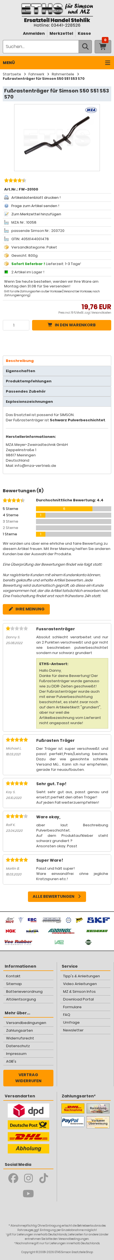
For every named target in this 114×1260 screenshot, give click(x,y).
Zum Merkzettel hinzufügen (36, 214)
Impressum (16, 1053)
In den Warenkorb (75, 325)
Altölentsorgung (21, 999)
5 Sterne (10, 508)
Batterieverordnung (24, 991)
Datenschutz (18, 1046)
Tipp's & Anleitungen (81, 976)
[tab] (57, 361)
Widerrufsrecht (20, 1038)
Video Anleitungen (80, 983)
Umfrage (71, 1022)
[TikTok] (43, 1178)
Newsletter (73, 1030)
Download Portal (78, 999)
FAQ (66, 1014)
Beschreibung (20, 360)
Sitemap (14, 983)
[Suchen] (85, 46)
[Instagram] (28, 1178)
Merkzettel (61, 33)
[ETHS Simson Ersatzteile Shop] (57, 15)
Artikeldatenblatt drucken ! (36, 197)
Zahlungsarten (19, 1030)
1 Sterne (10, 534)
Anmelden (34, 33)
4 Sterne (11, 515)
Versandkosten (101, 313)
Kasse (84, 33)
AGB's (11, 1061)
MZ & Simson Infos (79, 991)
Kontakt (13, 976)
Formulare (72, 1007)
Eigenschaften (20, 371)
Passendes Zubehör (26, 391)
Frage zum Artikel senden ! (35, 205)
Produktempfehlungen (28, 381)
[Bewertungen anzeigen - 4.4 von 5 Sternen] (14, 181)
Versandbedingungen (26, 1022)
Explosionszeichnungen (29, 401)
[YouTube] (28, 1193)
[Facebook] (13, 1178)
